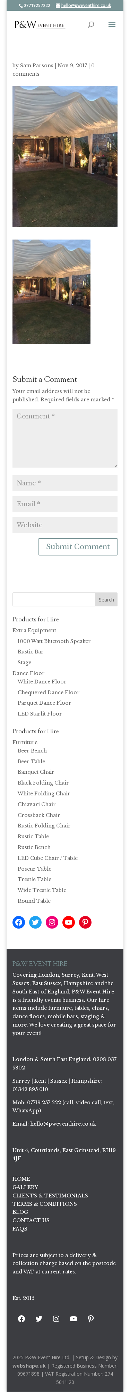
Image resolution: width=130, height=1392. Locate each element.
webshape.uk (29, 1365)
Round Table (34, 901)
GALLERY (25, 1187)
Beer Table (31, 761)
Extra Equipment (34, 630)
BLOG (20, 1212)
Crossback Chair (39, 815)
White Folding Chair (44, 793)
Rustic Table (33, 836)
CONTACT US (31, 1220)
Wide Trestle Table (42, 890)
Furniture (24, 742)
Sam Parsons (36, 65)
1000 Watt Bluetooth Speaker (54, 641)
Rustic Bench (34, 847)
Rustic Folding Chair (44, 826)
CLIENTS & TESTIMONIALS (50, 1196)
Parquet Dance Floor (44, 703)
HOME (21, 1179)
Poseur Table (34, 869)
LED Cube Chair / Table (48, 858)
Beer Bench (32, 751)
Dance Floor (28, 673)
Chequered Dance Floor (49, 692)
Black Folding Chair (43, 783)
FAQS (19, 1229)
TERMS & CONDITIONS (44, 1204)
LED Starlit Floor (40, 714)
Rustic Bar (31, 652)
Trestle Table (34, 879)
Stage (24, 662)
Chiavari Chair (37, 804)
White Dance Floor (42, 682)
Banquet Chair (36, 772)
